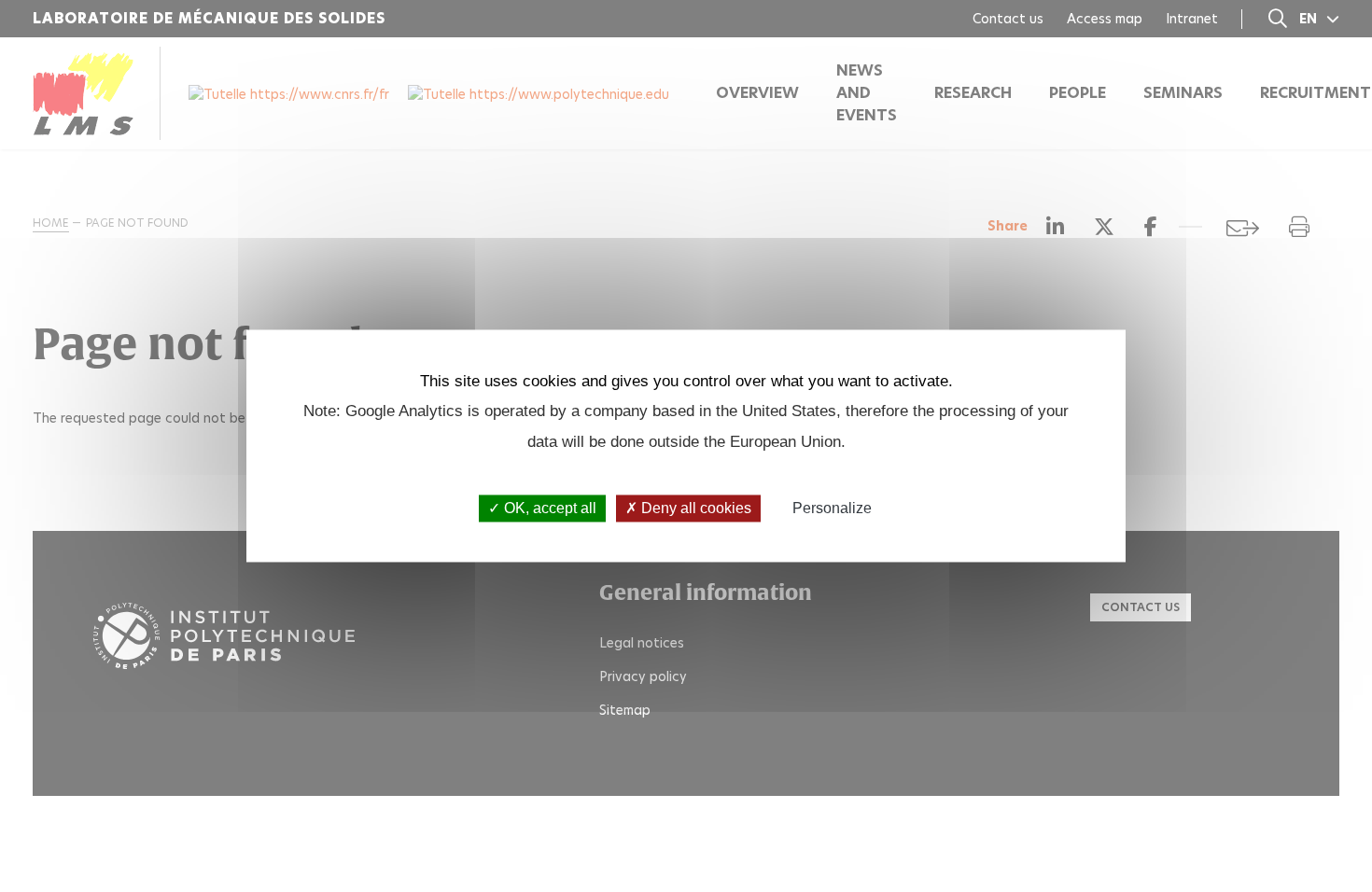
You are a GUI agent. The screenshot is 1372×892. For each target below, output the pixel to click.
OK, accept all (548, 508)
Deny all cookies (694, 508)
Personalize (832, 508)
